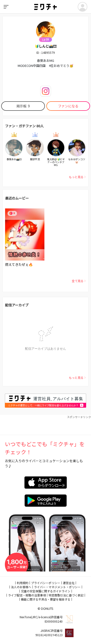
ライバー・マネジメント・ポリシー (57, 587)
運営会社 (68, 583)
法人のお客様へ (21, 587)
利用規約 (22, 583)
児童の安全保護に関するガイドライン (45, 591)
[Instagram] (46, 91)
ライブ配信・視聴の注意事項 (27, 595)
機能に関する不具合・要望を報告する (45, 599)
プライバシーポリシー (45, 583)
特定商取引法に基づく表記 (66, 595)
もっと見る (76, 177)
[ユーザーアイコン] (82, 7)
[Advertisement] (45, 425)
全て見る (77, 281)
